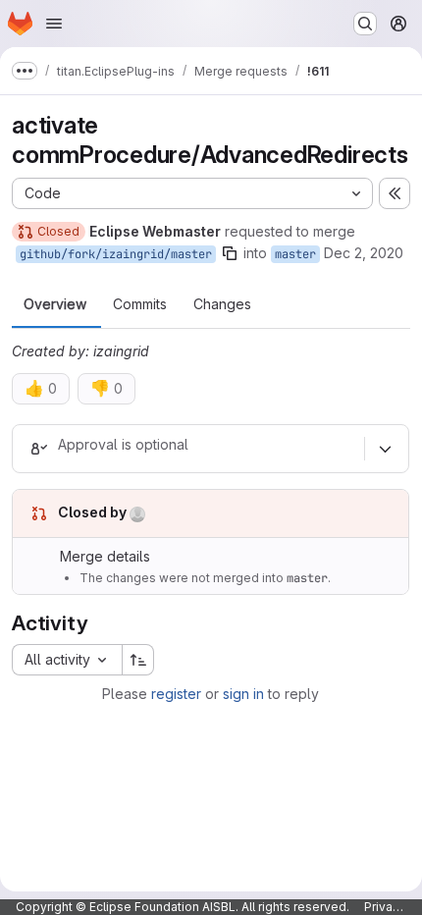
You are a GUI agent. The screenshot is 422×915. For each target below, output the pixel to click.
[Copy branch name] (229, 253)
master (295, 254)
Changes (222, 304)
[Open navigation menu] (54, 23)
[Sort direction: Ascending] (138, 659)
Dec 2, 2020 (363, 252)
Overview (55, 304)
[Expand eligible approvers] (384, 448)
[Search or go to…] (365, 23)
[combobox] (67, 659)
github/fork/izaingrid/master (116, 254)
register (176, 693)
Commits (140, 304)
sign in (243, 693)
